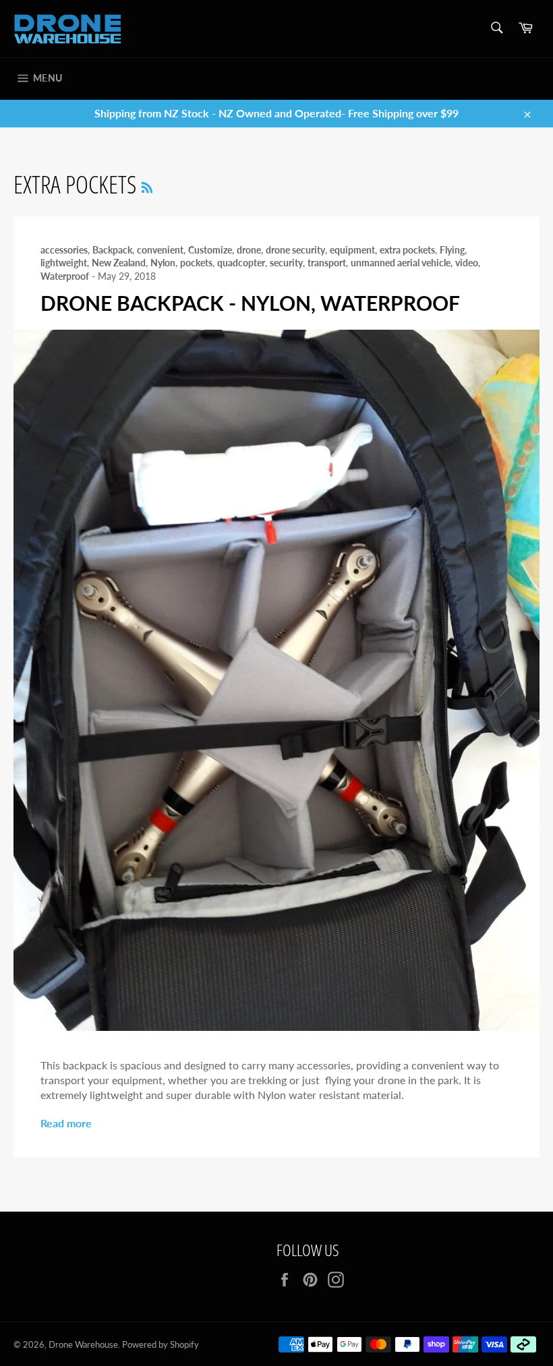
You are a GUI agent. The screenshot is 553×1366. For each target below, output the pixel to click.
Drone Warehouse (83, 1344)
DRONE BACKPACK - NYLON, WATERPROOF (250, 303)
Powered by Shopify (160, 1344)
